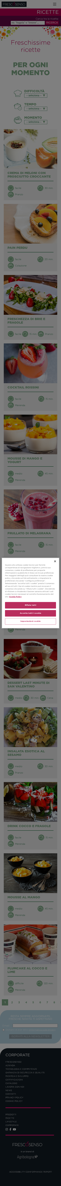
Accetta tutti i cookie (30, 613)
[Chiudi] (55, 561)
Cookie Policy (15, 596)
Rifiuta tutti (30, 605)
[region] (31, 593)
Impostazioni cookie (30, 621)
